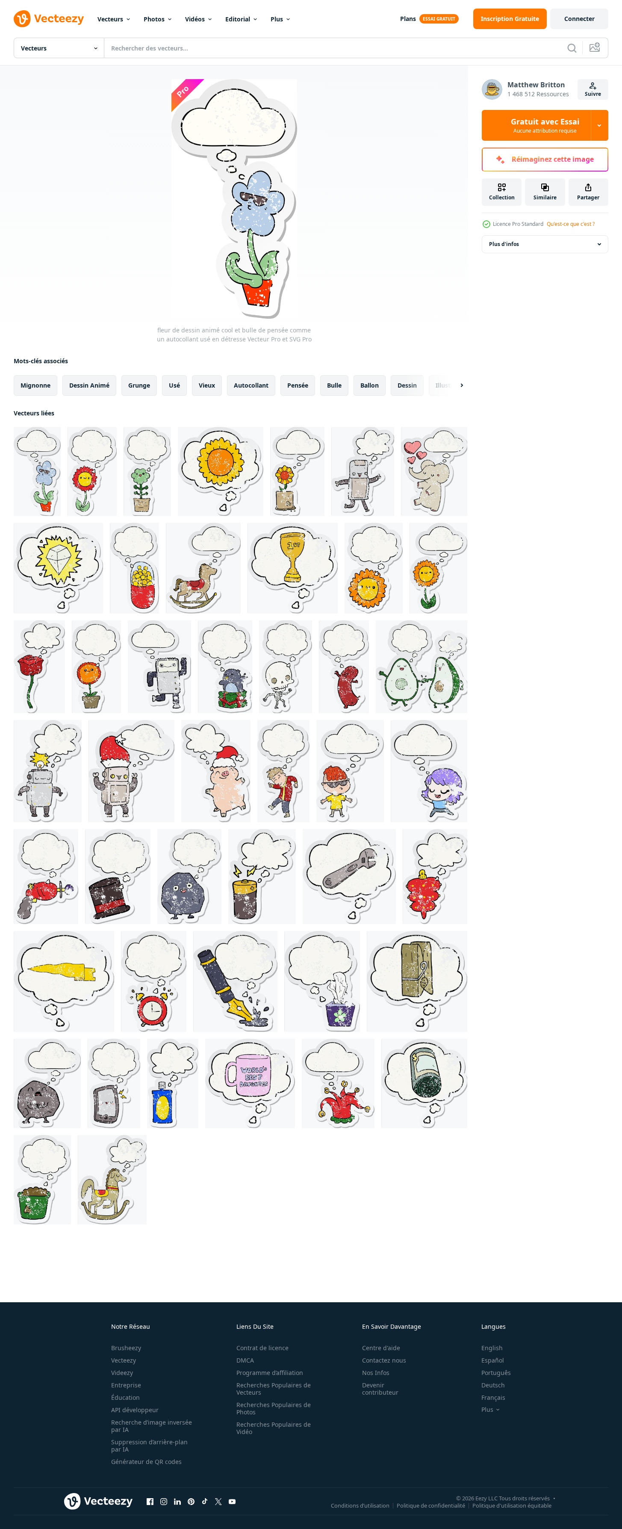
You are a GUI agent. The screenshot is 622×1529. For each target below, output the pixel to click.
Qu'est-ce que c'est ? (571, 224)
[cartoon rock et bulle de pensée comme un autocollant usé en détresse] (189, 876)
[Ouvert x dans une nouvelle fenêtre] (218, 1501)
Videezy (122, 1373)
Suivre (593, 94)
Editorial (237, 19)
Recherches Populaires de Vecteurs (273, 1388)
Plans (408, 19)
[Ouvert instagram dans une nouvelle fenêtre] (163, 1501)
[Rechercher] (572, 48)
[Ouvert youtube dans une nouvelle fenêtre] (232, 1501)
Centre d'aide (381, 1348)
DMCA (245, 1360)
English (492, 1348)
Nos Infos (375, 1373)
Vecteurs (110, 19)
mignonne (35, 385)
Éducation (125, 1397)
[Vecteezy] (49, 18)
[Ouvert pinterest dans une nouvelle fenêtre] (191, 1501)
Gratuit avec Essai (545, 125)
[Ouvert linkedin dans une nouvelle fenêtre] (177, 1501)
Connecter (579, 19)
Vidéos (195, 19)
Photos (154, 19)
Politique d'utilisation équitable (511, 1505)
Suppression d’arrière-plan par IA (149, 1445)
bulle (334, 385)
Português (496, 1373)
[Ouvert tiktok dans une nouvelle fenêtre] (204, 1501)
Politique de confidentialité (431, 1505)
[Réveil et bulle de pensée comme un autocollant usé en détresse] (153, 981)
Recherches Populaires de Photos (273, 1408)
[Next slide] (454, 385)
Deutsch (493, 1385)
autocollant (251, 385)
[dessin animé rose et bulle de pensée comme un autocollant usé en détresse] (39, 666)
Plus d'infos (504, 244)
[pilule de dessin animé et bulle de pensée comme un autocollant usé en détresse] (134, 568)
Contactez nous (384, 1360)
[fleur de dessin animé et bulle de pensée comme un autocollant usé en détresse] (92, 471)
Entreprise (126, 1385)
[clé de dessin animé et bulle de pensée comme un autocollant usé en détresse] (349, 876)
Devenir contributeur (380, 1388)
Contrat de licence (262, 1348)
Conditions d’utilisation (360, 1505)
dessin (407, 385)
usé (174, 385)
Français (493, 1397)
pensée (297, 385)
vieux (207, 385)
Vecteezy (123, 1360)
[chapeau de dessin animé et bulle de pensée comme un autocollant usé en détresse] (117, 876)
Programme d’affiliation (269, 1373)
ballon (369, 385)
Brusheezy (126, 1348)
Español (492, 1360)
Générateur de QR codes (146, 1462)
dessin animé (89, 385)
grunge (139, 385)
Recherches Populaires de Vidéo (273, 1428)
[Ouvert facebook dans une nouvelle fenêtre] (150, 1501)
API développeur (135, 1410)
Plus (277, 19)
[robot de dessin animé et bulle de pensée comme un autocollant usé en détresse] (362, 471)
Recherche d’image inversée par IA (151, 1426)
